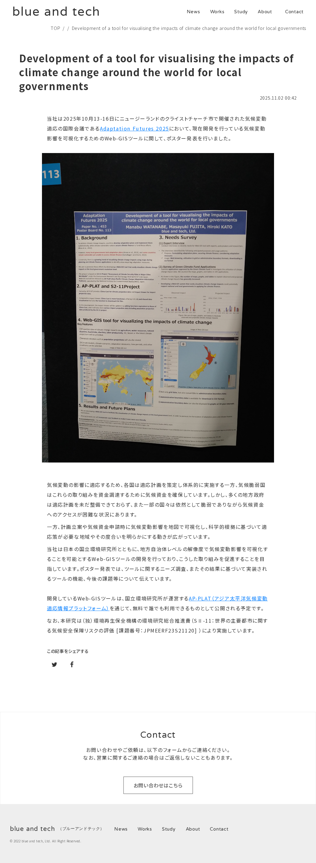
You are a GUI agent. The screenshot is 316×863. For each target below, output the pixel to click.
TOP (55, 28)
